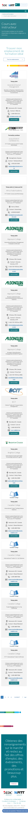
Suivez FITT (19, 795)
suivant (17, 697)
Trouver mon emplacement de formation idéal (14, 51)
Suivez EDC (8, 795)
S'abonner (14, 783)
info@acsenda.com (15, 116)
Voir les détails (14, 119)
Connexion (24, 4)
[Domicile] (8, 5)
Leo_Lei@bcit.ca (15, 430)
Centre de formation (8, 14)
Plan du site (17, 803)
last (25, 697)
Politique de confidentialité (12, 799)
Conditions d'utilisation (9, 801)
